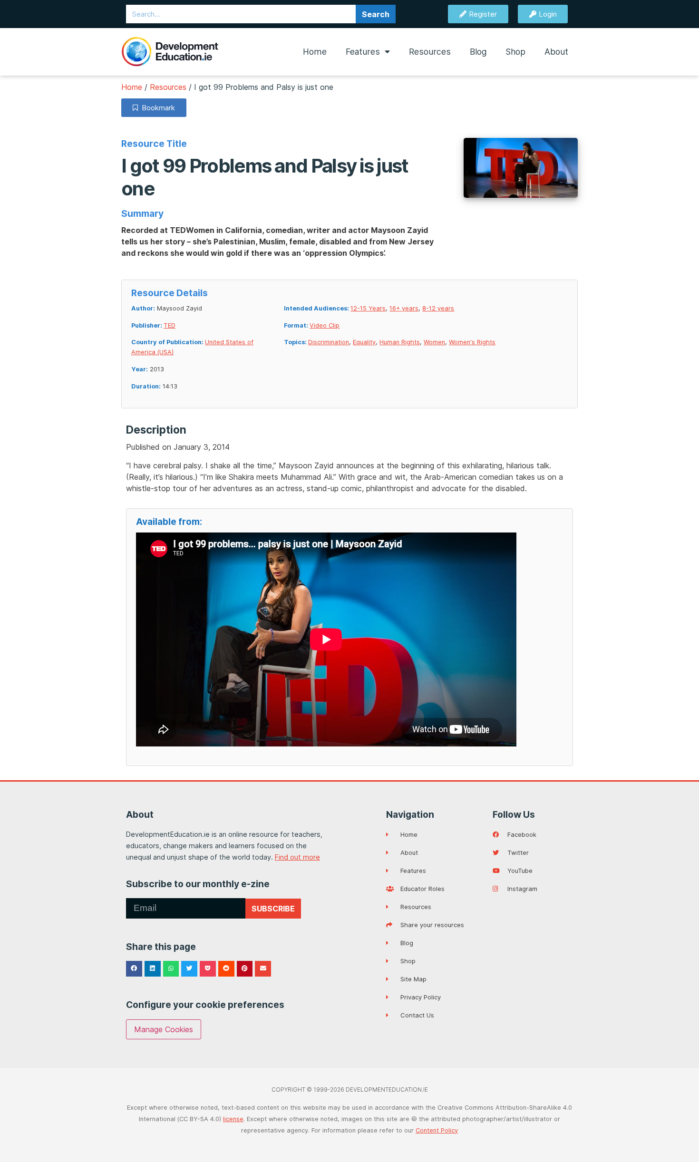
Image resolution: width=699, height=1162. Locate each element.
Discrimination (328, 342)
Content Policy (437, 1130)
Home (315, 52)
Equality (364, 342)
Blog (478, 52)
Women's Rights (472, 342)
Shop (515, 52)
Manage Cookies (163, 1029)
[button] (134, 969)
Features (363, 52)
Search (375, 14)
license (233, 1119)
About (556, 52)
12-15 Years (368, 308)
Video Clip (325, 325)
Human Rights (399, 342)
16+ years (403, 308)
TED (169, 325)
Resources (430, 52)
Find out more (297, 857)
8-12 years (438, 308)
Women (434, 342)
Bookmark (156, 107)
